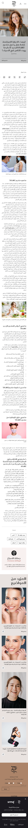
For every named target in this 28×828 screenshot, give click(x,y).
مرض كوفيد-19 (21, 535)
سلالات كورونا (15, 347)
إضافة (5, 789)
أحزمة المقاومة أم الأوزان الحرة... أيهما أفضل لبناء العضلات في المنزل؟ (14, 750)
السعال (11, 475)
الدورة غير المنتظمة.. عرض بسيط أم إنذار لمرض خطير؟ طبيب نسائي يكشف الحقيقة (14, 712)
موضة (19, 783)
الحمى (13, 535)
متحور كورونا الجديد (20, 539)
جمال (11, 783)
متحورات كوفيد (5, 128)
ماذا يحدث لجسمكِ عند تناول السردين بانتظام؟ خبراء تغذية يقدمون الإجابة (15, 627)
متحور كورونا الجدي (9, 228)
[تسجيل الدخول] (20, 4)
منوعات (7, 783)
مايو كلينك (10, 539)
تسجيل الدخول (14, 815)
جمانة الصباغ (14, 53)
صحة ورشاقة (23, 60)
